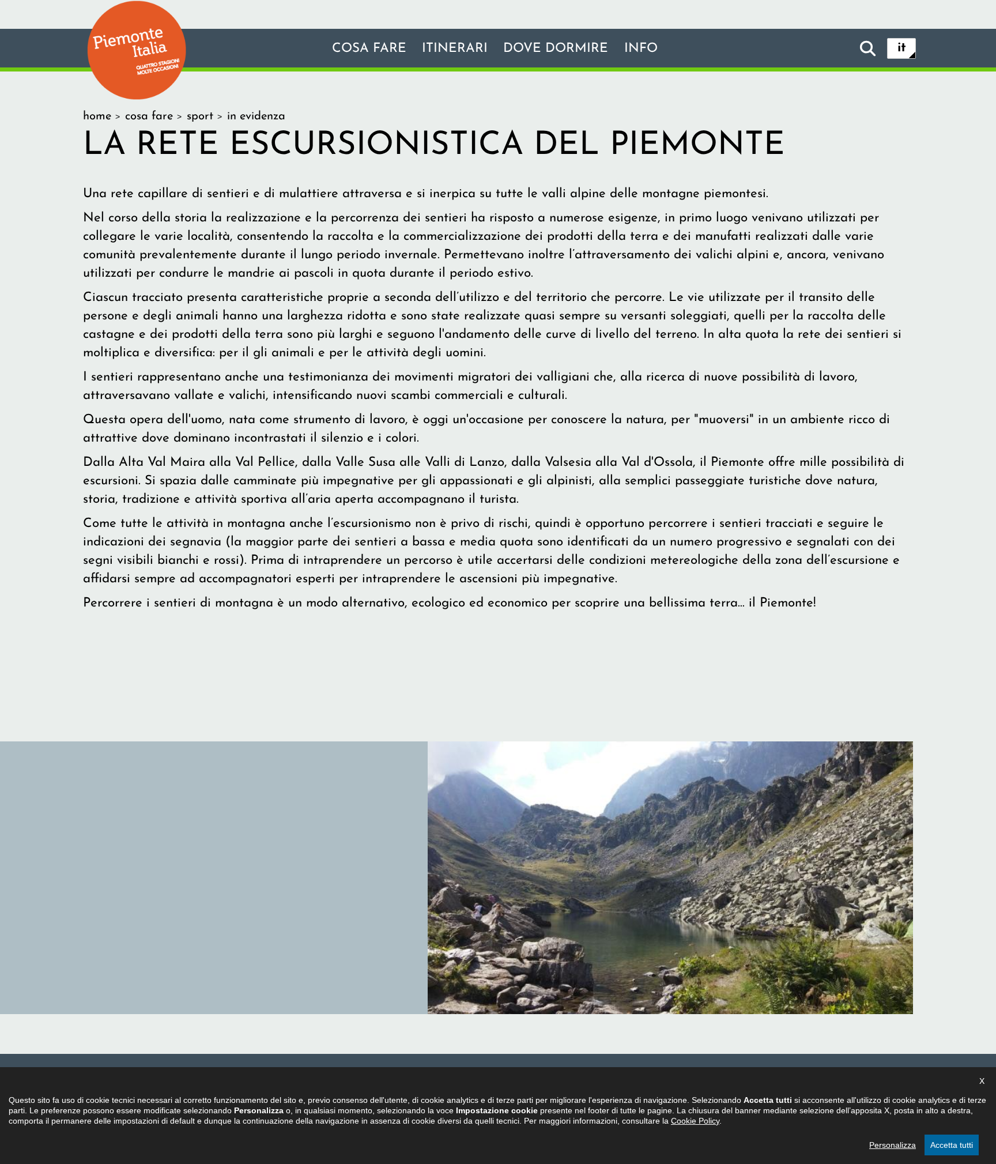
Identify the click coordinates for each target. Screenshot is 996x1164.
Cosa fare (369, 48)
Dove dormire (555, 48)
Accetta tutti (951, 1145)
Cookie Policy (695, 1120)
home (97, 116)
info (641, 48)
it (901, 48)
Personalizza (892, 1145)
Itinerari (455, 48)
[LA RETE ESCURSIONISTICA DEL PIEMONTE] (670, 877)
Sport (200, 116)
